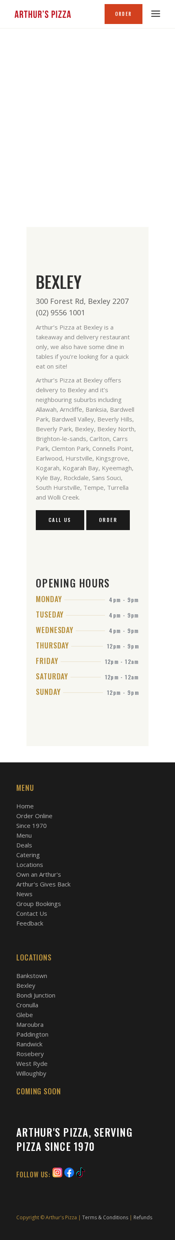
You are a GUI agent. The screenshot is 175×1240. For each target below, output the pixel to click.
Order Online (34, 816)
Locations (29, 864)
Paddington (32, 1034)
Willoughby (31, 1073)
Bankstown (31, 975)
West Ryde (32, 1063)
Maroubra (30, 1024)
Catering (28, 855)
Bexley (25, 985)
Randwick (29, 1044)
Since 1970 (31, 825)
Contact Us (31, 913)
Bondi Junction (35, 995)
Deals (24, 845)
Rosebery (30, 1054)
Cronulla (27, 1005)
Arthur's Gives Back (43, 884)
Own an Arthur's (38, 874)
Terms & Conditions (105, 1217)
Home (25, 806)
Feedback (29, 923)
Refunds (142, 1217)
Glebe (24, 1015)
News (24, 894)
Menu (24, 835)
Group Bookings (38, 903)
